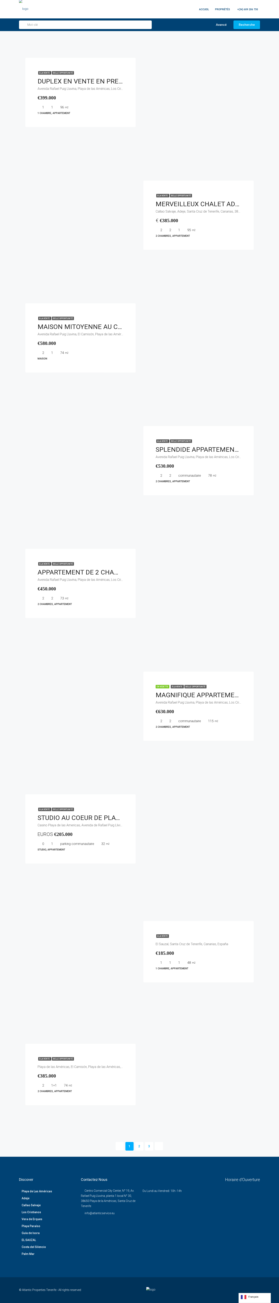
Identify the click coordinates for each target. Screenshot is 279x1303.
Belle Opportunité (63, 73)
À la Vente (44, 73)
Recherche (247, 25)
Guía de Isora (31, 1233)
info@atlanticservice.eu (100, 1213)
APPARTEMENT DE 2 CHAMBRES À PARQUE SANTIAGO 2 (122, 572)
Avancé (221, 25)
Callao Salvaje (31, 1205)
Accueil (204, 9)
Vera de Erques (32, 1219)
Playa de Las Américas (37, 1191)
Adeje (25, 1198)
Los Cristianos (31, 1212)
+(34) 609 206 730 (247, 9)
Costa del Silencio (34, 1247)
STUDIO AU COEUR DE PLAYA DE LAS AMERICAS (109, 818)
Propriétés (222, 9)
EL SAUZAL (29, 1240)
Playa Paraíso (31, 1226)
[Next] (159, 1146)
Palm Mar (28, 1254)
